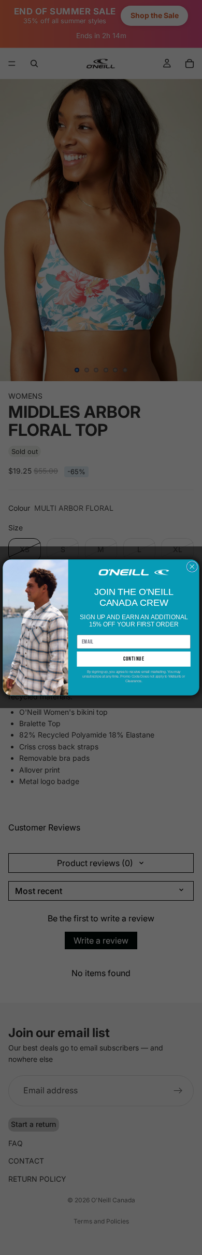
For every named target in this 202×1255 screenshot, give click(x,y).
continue (134, 659)
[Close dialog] (192, 567)
